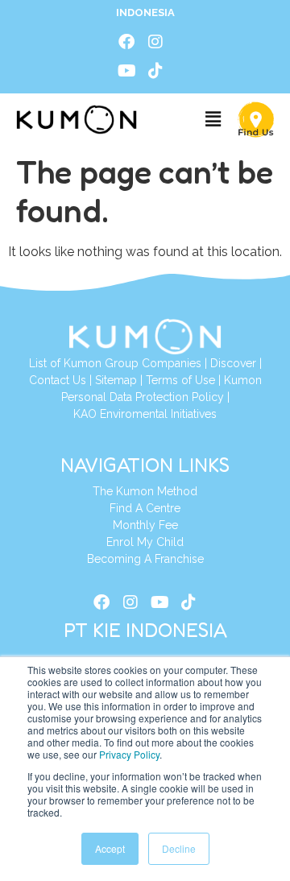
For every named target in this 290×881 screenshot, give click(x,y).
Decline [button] (179, 848)
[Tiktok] (155, 70)
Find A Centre (145, 508)
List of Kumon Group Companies (115, 363)
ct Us (73, 380)
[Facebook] (126, 41)
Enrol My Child (145, 542)
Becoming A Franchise (145, 558)
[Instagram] (155, 41)
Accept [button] (110, 848)
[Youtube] (126, 70)
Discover (233, 363)
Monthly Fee (145, 525)
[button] (212, 119)
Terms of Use (180, 380)
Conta (44, 380)
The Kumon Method (145, 491)
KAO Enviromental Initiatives (145, 413)
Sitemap (116, 380)
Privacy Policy (129, 754)
